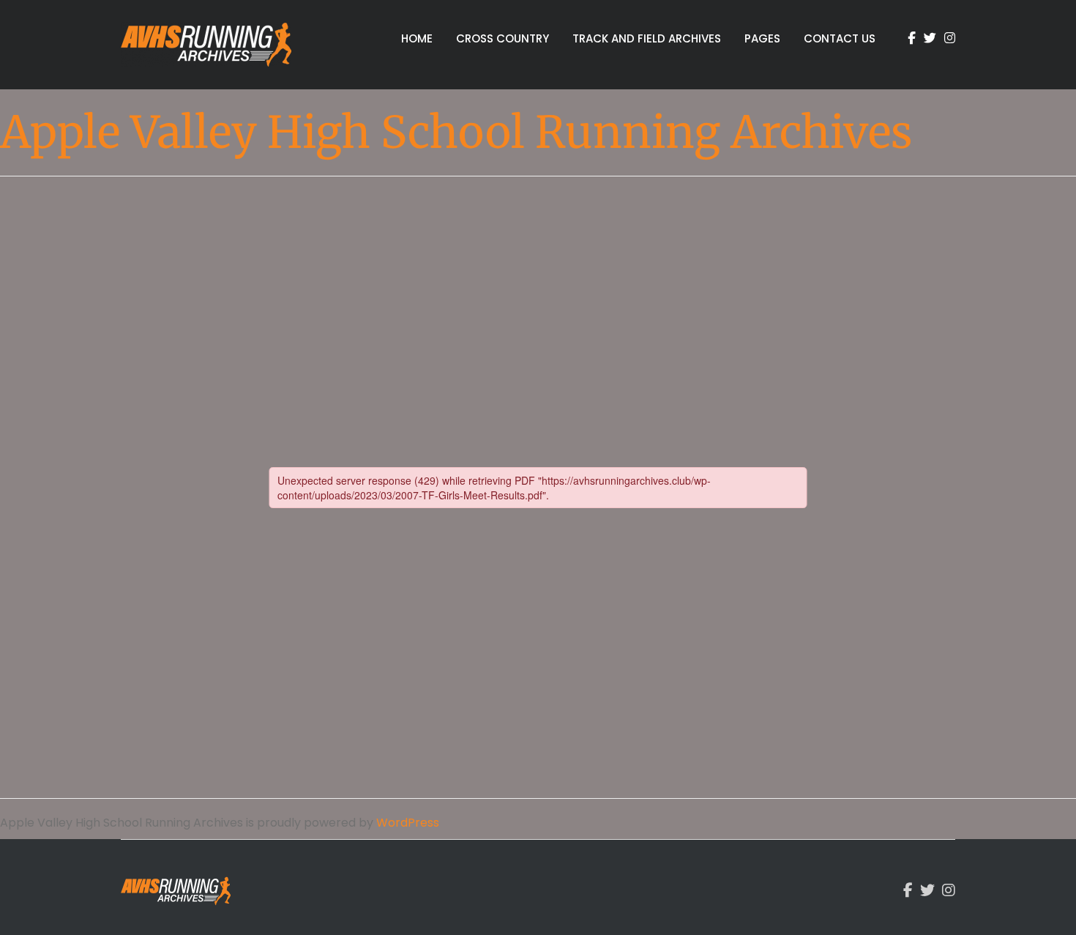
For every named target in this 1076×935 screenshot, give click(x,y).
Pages (762, 38)
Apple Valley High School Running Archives (456, 132)
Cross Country (502, 38)
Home (417, 38)
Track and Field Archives (646, 38)
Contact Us (839, 38)
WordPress (407, 822)
